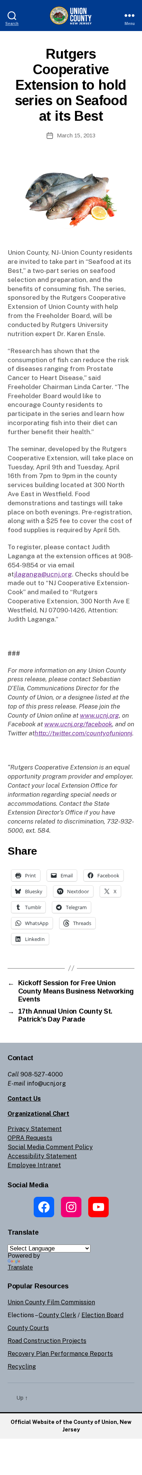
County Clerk (57, 1315)
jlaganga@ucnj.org (43, 574)
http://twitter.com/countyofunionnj (83, 733)
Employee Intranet (34, 1165)
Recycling (22, 1366)
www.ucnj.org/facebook (78, 724)
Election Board (102, 1315)
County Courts (28, 1328)
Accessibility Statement (42, 1156)
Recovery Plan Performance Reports (60, 1353)
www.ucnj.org (99, 715)
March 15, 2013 (76, 135)
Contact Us (24, 1098)
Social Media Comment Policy (50, 1147)
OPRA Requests (30, 1138)
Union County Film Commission (51, 1302)
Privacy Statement (35, 1128)
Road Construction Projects (47, 1340)
